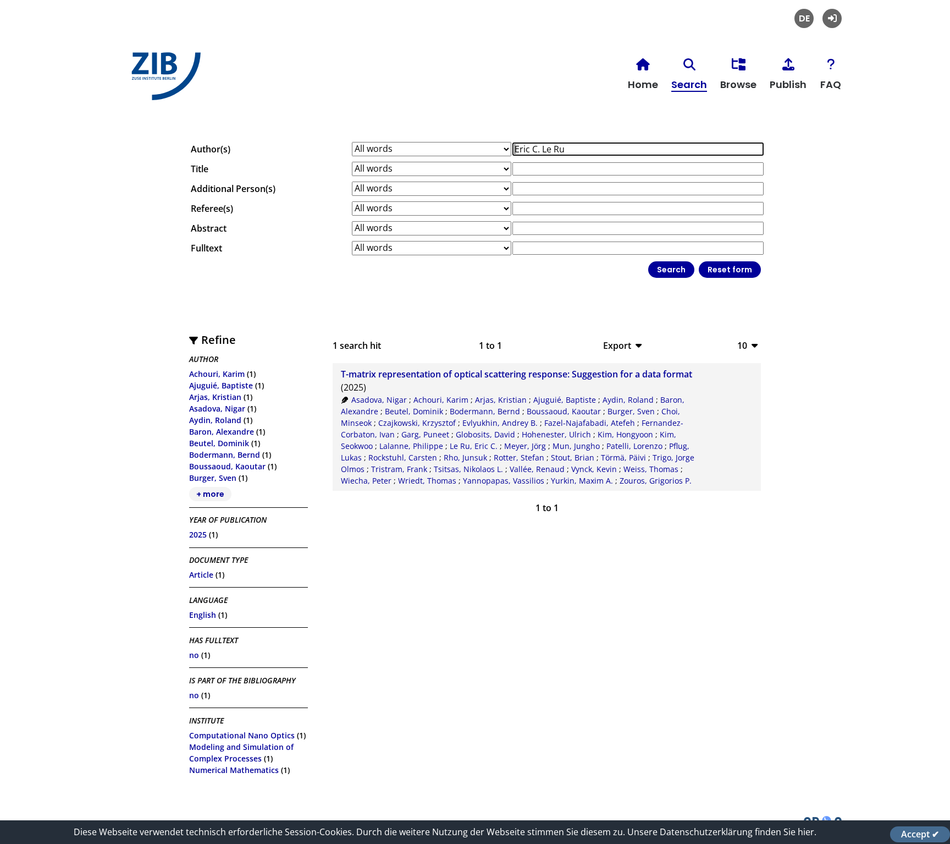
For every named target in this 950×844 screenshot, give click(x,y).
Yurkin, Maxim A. (582, 480)
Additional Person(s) (233, 189)
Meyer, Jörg (525, 446)
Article (201, 574)
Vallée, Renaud (537, 469)
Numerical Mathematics (234, 770)
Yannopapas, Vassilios (503, 480)
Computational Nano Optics (242, 735)
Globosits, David (485, 434)
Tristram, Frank (399, 469)
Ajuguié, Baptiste (221, 385)
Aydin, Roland (215, 420)
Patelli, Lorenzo (634, 446)
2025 (198, 534)
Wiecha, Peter (366, 480)
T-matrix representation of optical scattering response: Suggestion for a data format (516, 374)
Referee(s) (212, 208)
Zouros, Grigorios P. (656, 480)
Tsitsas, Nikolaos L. (468, 469)
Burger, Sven (212, 478)
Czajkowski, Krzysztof (417, 423)
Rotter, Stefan (519, 457)
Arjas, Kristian (215, 397)
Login (832, 18)
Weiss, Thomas (650, 469)
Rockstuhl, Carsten (402, 457)
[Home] (163, 80)
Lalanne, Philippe (411, 446)
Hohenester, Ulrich (556, 434)
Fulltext (206, 248)
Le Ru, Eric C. (474, 446)
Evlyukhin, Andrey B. (500, 423)
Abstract (209, 228)
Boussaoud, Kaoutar (227, 466)
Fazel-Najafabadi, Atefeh (589, 423)
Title (199, 169)
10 (742, 345)
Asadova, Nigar (217, 408)
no (194, 655)
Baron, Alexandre (221, 431)
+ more (210, 494)
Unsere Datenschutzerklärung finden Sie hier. (721, 832)
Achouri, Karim (217, 374)
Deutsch (804, 18)
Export (617, 345)
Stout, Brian (572, 457)
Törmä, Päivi (623, 457)
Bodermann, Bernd (224, 455)
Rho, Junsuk (465, 457)
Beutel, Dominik (219, 443)
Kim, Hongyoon (625, 434)
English (202, 615)
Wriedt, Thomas (427, 480)
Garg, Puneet (425, 434)
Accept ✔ (920, 834)
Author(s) (210, 149)
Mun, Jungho (576, 446)
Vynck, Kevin (594, 469)
